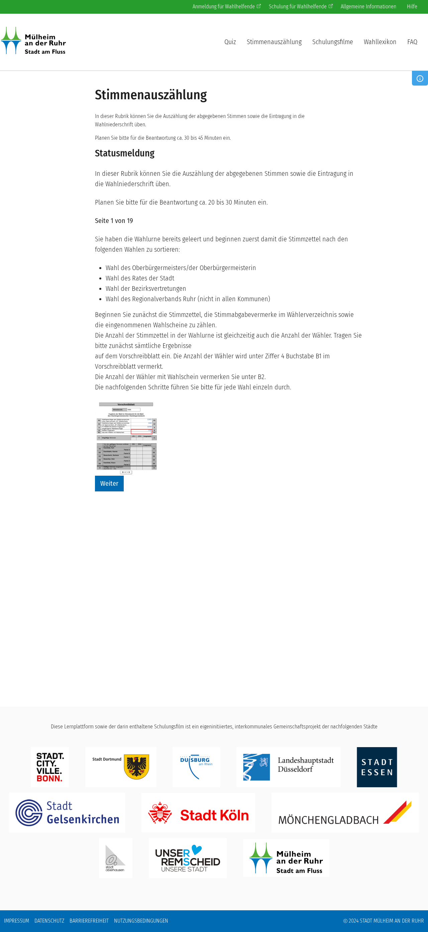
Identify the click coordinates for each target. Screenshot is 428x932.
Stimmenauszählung (274, 42)
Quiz (230, 42)
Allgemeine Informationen (368, 6)
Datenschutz (49, 921)
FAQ (412, 42)
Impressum (16, 921)
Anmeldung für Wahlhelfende (224, 6)
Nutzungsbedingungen (141, 921)
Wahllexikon (380, 42)
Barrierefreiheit (89, 921)
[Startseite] (36, 41)
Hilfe (412, 6)
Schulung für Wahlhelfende (298, 6)
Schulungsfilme (332, 42)
